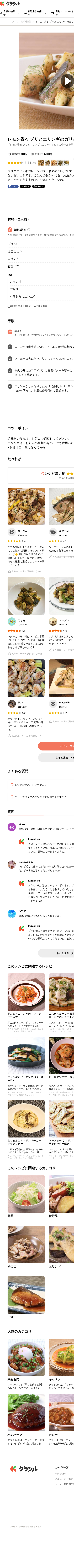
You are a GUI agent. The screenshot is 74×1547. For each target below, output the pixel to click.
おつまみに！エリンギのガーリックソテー (24, 1142)
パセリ (14, 289)
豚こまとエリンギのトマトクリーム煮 (24, 1015)
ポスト (27, 186)
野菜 (10, 1216)
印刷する (40, 186)
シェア (14, 186)
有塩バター (15, 266)
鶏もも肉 (13, 1379)
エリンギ (13, 258)
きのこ (12, 1266)
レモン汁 (15, 281)
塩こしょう (15, 251)
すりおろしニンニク (23, 296)
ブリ (10, 244)
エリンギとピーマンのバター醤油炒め (26, 1079)
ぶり (10, 1317)
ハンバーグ (15, 1434)
